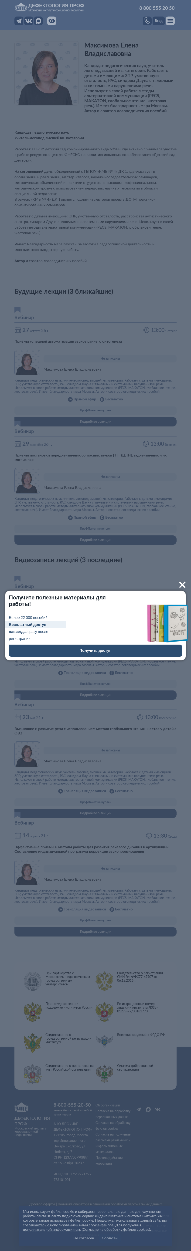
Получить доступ (95, 651)
